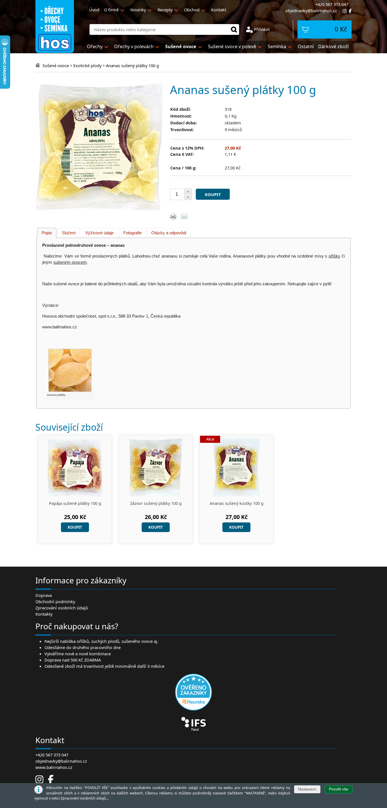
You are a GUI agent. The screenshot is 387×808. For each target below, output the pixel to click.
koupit (213, 194)
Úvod (94, 9)
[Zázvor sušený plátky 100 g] (155, 467)
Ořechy (95, 46)
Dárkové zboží (333, 46)
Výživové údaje (99, 233)
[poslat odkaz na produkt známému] (184, 215)
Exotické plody (87, 65)
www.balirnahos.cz (53, 767)
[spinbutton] (176, 194)
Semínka (277, 46)
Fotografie (132, 233)
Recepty (165, 9)
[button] (188, 191)
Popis (47, 233)
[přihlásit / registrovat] (249, 29)
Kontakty (43, 614)
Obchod (191, 9)
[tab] (46, 233)
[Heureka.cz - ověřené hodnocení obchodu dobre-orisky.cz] (193, 691)
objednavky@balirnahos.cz (311, 10)
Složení (69, 233)
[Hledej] (234, 29)
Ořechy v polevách (134, 46)
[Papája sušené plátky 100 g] (75, 467)
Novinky (138, 9)
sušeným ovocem (70, 262)
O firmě (111, 9)
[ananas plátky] (70, 370)
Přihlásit (262, 29)
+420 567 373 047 (51, 755)
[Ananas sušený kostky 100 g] (236, 467)
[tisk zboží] (173, 215)
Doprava (43, 595)
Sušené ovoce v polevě (232, 46)
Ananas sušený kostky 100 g (236, 503)
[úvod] (38, 65)
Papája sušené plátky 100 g (75, 503)
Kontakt (218, 9)
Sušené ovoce (55, 65)
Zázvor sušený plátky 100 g (156, 503)
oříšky (334, 256)
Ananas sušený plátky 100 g (132, 65)
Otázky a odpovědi (168, 233)
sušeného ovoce (137, 641)
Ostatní (306, 46)
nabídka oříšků (74, 641)
